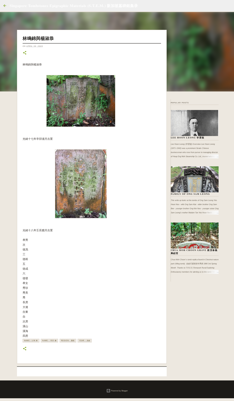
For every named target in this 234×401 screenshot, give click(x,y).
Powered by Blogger (119, 391)
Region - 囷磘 (68, 340)
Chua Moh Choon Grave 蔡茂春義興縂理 (194, 251)
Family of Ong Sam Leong (190, 193)
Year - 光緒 (84, 340)
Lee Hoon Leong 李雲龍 (188, 137)
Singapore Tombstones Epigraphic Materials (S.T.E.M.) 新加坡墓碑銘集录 (74, 5)
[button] (25, 53)
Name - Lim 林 (31, 340)
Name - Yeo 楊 (49, 340)
